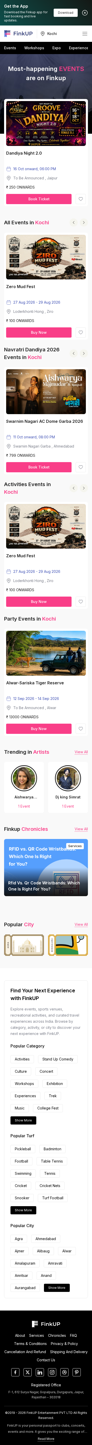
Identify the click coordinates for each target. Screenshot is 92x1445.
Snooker (22, 1198)
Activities (22, 1059)
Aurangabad (25, 1288)
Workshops (34, 48)
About (20, 1335)
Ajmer (19, 1251)
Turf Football (52, 1198)
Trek (53, 1096)
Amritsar (21, 1275)
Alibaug (43, 1251)
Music (20, 1108)
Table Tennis (52, 1161)
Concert (46, 1071)
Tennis (49, 1173)
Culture (21, 1071)
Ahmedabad (46, 1239)
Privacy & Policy (64, 1344)
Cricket (21, 1185)
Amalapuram (25, 1263)
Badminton (52, 1149)
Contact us (46, 1360)
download (65, 13)
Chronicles (57, 1335)
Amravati (55, 1263)
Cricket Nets (50, 1185)
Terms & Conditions (30, 1344)
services (36, 1335)
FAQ (73, 1335)
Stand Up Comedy (57, 1059)
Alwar (67, 1251)
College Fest (48, 1108)
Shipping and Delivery (69, 1352)
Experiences (80, 48)
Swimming (23, 1173)
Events (10, 48)
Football (21, 1161)
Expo (56, 48)
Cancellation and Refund (25, 1352)
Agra (19, 1239)
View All (81, 752)
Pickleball (23, 1149)
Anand (46, 1275)
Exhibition (55, 1083)
